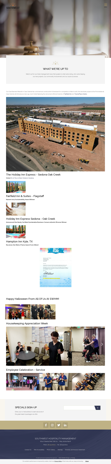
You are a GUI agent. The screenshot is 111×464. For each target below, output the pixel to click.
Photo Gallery (51, 449)
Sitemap (60, 449)
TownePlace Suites (80, 94)
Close (87, 461)
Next (102, 344)
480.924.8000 (51, 444)
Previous (9, 344)
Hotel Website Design (64, 457)
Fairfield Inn (67, 94)
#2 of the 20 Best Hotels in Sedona (22, 178)
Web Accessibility (39, 449)
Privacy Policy (58, 461)
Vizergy (73, 457)
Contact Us (28, 449)
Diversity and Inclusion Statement (75, 449)
